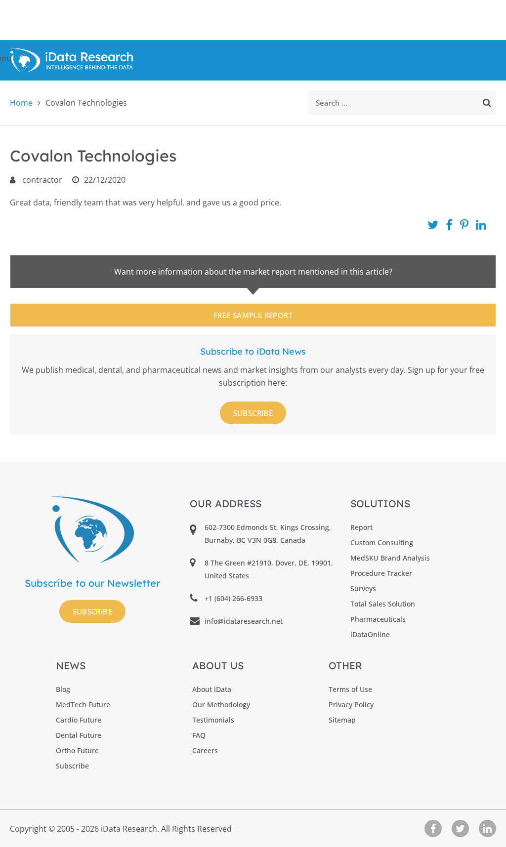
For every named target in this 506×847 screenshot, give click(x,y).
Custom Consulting (381, 542)
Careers (205, 750)
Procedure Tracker (381, 573)
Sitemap (342, 720)
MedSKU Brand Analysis (390, 558)
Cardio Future (78, 720)
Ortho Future (77, 750)
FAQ (199, 735)
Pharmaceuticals (378, 619)
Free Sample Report (253, 315)
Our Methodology (221, 704)
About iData (211, 689)
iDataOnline (370, 634)
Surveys (363, 588)
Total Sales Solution (382, 603)
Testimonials (213, 720)
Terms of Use (350, 689)
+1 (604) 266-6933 (233, 598)
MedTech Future (83, 704)
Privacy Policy (351, 704)
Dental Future (78, 735)
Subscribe (253, 413)
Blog (63, 689)
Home (21, 102)
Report (361, 527)
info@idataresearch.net (244, 621)
